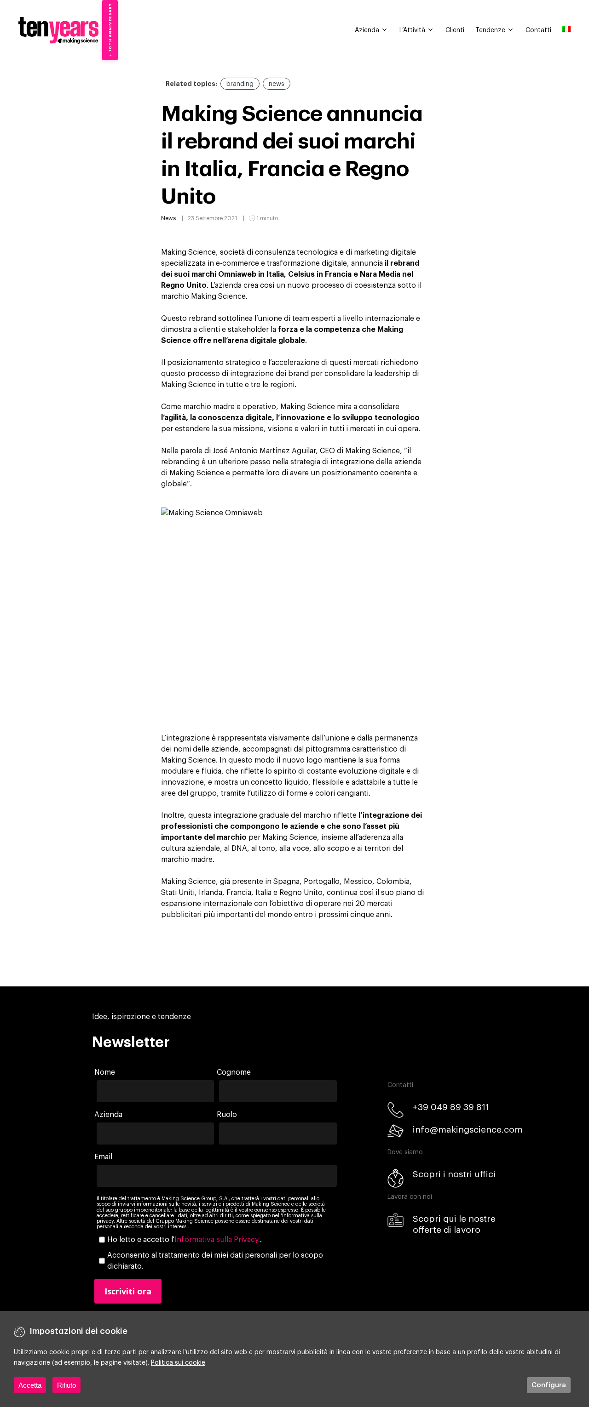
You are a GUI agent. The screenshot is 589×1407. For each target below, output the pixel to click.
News (168, 218)
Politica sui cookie (178, 1363)
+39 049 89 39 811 (451, 1107)
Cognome (234, 1072)
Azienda (367, 30)
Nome (104, 1072)
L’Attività (412, 30)
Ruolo (227, 1114)
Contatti (538, 30)
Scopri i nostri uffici (454, 1174)
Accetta (29, 1385)
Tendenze (490, 30)
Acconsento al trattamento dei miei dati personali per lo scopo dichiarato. (215, 1261)
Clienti (454, 30)
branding (240, 84)
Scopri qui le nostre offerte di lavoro (454, 1224)
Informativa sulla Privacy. (217, 1239)
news (276, 84)
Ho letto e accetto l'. (184, 1239)
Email (103, 1157)
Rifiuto (66, 1385)
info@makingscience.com (468, 1129)
